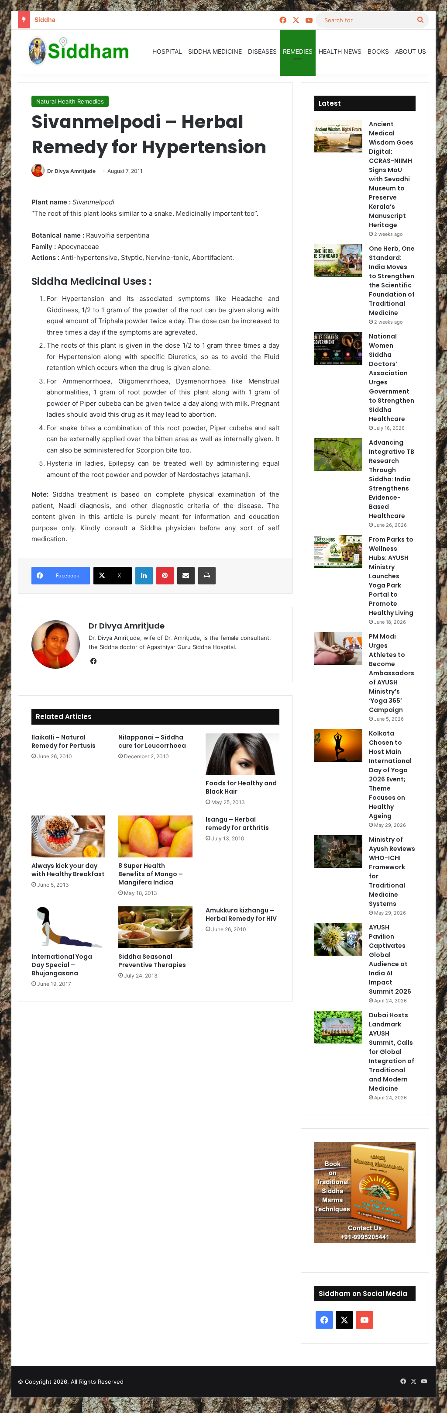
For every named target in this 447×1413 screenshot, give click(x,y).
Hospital (167, 51)
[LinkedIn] (144, 575)
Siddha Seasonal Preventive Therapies (152, 960)
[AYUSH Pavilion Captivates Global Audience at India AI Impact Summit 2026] (338, 939)
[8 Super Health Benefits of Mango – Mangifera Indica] (155, 836)
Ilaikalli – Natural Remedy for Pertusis (63, 741)
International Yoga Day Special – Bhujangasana (61, 965)
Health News (340, 51)
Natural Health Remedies (70, 101)
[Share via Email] (186, 575)
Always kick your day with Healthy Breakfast (68, 869)
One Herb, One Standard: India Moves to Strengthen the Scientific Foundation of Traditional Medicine (392, 280)
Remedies (298, 51)
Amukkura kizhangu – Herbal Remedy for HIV (241, 914)
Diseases (262, 51)
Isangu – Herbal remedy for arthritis (237, 823)
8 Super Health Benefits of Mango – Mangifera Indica (150, 874)
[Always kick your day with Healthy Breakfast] (68, 836)
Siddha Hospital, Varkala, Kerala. (82, 19)
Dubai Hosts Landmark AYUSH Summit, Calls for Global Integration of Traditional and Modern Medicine (391, 1052)
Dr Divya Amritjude (71, 171)
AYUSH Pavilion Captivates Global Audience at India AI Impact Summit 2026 (390, 959)
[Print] (207, 575)
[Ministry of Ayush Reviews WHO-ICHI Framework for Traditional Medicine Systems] (338, 851)
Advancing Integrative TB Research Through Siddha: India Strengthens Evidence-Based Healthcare (391, 479)
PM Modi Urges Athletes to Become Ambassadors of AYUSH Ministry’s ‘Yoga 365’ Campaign (391, 673)
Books (378, 51)
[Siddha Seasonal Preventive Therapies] (155, 927)
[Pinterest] (165, 575)
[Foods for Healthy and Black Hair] (243, 754)
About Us (410, 51)
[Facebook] (94, 661)
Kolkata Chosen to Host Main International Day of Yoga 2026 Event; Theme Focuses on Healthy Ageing (390, 774)
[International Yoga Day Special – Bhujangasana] (68, 927)
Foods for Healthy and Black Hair (241, 787)
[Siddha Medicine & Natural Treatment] (84, 51)
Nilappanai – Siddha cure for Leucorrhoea (152, 741)
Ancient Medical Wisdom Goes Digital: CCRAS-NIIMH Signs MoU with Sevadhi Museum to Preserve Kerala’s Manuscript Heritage (391, 174)
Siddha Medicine (215, 51)
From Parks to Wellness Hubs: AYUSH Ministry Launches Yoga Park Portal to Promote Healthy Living (391, 576)
